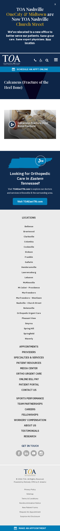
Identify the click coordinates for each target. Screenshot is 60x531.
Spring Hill (29, 328)
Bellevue (29, 226)
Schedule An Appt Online (31, 69)
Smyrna (29, 323)
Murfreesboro (29, 292)
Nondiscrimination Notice (30, 503)
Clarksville (29, 236)
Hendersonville (28, 267)
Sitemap (30, 494)
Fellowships (30, 414)
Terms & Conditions (30, 498)
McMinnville (29, 282)
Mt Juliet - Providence (29, 287)
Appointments (28, 346)
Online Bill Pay (29, 379)
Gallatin (29, 262)
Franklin (29, 257)
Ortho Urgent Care (29, 373)
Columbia (29, 241)
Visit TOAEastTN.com (30, 201)
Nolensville (28, 308)
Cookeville (29, 247)
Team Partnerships (30, 403)
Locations (29, 217)
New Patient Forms (30, 507)
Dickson (29, 252)
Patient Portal (29, 384)
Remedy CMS (29, 482)
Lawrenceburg (29, 272)
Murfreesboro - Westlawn (29, 298)
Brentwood (28, 231)
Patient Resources (28, 362)
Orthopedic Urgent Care (29, 313)
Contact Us (28, 389)
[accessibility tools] (39, 60)
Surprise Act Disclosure (30, 516)
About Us (30, 425)
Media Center (29, 368)
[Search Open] (46, 60)
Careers (30, 409)
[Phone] (35, 60)
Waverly (29, 338)
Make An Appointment (31, 528)
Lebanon (29, 277)
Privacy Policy (30, 489)
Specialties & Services (29, 357)
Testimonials (30, 430)
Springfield (29, 333)
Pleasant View (29, 318)
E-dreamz (42, 482)
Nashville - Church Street (28, 303)
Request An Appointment (30, 512)
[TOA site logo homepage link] (11, 60)
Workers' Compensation (30, 420)
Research (30, 436)
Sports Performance (30, 398)
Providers (29, 352)
